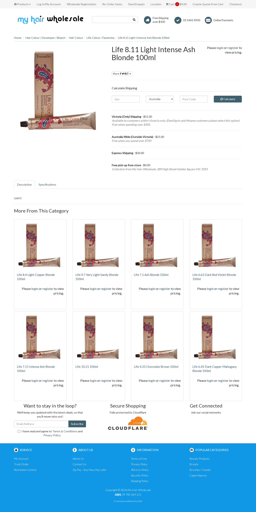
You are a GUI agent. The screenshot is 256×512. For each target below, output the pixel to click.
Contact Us (79, 464)
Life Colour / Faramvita (100, 37)
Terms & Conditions (64, 431)
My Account (21, 458)
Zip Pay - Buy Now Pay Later (90, 469)
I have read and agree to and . (52, 433)
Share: (116, 73)
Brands (194, 464)
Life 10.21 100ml (86, 366)
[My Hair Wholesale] (50, 19)
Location (156, 4)
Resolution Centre (25, 469)
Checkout (235, 4)
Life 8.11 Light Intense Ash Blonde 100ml (143, 37)
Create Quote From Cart (208, 4)
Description (24, 184)
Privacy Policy (51, 435)
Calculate (229, 99)
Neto (139, 501)
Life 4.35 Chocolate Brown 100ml (156, 366)
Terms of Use (139, 458)
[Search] (134, 19)
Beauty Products (200, 458)
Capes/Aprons (198, 475)
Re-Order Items (112, 4)
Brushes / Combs (200, 469)
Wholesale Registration (81, 4)
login (220, 48)
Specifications (47, 184)
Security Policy (139, 475)
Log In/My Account (49, 4)
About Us (78, 458)
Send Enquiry (136, 4)
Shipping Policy (139, 481)
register (233, 48)
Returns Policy (140, 469)
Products (23, 4)
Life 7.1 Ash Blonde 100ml (151, 274)
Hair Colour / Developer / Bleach (45, 37)
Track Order (21, 464)
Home (17, 37)
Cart (177, 4)
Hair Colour (76, 37)
